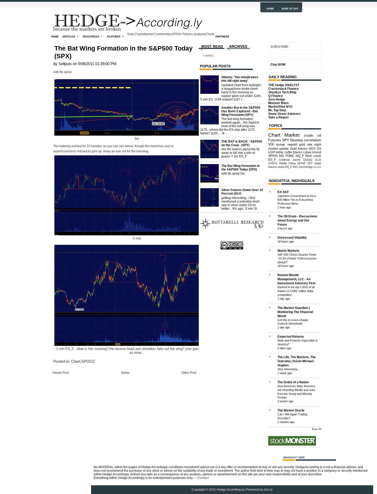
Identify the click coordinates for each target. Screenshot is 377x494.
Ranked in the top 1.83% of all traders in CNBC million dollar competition (295, 291)
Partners (222, 36)
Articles (70, 36)
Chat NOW (277, 64)
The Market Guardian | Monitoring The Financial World (295, 312)
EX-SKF (283, 192)
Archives (238, 46)
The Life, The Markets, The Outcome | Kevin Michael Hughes (296, 361)
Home (270, 8)
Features (115, 36)
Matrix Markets (288, 251)
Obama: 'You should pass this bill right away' (239, 79)
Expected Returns (290, 336)
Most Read (212, 46)
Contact (203, 478)
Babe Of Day (290, 8)
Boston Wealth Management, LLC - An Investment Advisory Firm (296, 279)
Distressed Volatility (292, 237)
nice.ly (268, 489)
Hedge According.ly (230, 489)
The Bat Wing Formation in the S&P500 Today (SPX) (123, 52)
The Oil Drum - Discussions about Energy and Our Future (297, 220)
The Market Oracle (290, 410)
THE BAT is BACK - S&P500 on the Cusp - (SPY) (241, 143)
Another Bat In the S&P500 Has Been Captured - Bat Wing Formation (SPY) (240, 111)
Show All (316, 429)
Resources (93, 36)
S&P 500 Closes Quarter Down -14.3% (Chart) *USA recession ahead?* (296, 258)
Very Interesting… (288, 369)
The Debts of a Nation (293, 382)
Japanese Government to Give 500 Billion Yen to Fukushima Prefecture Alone (296, 199)
